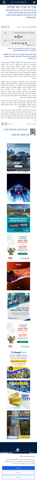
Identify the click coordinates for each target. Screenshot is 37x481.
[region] (18, 467)
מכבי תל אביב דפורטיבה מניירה (16, 130)
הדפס (11, 124)
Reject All (18, 477)
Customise (18, 472)
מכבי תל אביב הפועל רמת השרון (24, 135)
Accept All (18, 468)
